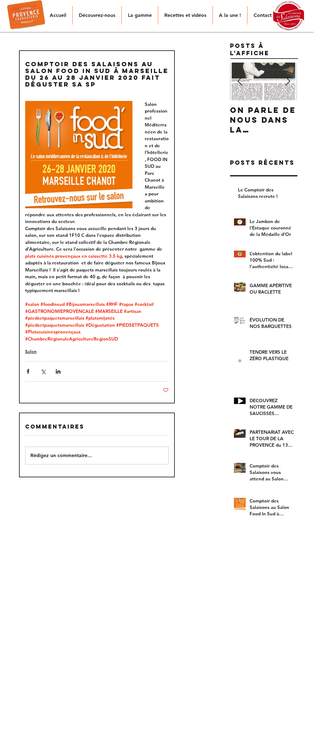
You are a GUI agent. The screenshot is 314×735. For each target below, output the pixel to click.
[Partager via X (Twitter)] (43, 371)
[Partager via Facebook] (28, 371)
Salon (30, 351)
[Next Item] (287, 81)
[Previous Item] (240, 81)
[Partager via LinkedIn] (58, 371)
